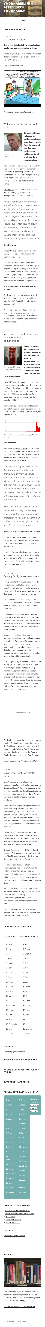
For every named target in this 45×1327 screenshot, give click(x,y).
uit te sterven (17, 686)
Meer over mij (9, 1301)
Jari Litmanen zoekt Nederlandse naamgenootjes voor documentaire (21, 337)
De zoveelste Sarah (14, 39)
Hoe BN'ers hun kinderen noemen (19, 1213)
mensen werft (10, 278)
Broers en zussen (13, 1222)
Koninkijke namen (13, 1219)
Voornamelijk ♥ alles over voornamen (18, 7)
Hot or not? (10, 1216)
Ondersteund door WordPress (15, 1321)
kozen (18, 60)
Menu (23, 20)
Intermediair (9, 189)
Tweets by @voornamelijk (14, 1052)
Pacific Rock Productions (24, 112)
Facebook (8, 1306)
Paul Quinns (33, 755)
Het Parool (22, 448)
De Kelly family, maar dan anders (21, 576)
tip (19, 761)
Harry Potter (33, 794)
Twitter (32, 1306)
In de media (16, 1306)
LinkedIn (25, 1306)
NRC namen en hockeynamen (17, 1210)
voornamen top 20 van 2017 (34, 1108)
